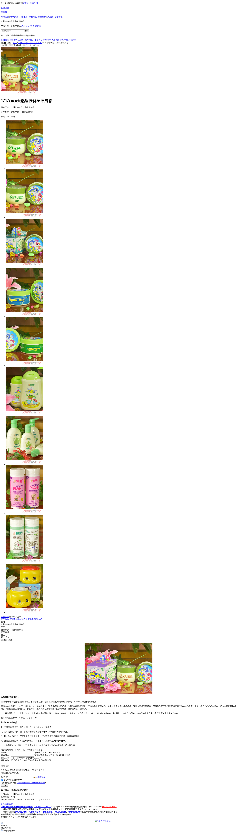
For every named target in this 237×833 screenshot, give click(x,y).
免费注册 (34, 3)
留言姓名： (6, 752)
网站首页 (5, 17)
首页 (15, 43)
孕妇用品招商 (60, 812)
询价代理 (5, 617)
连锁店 (25, 760)
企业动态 (72, 40)
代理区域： (6, 758)
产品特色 (5, 619)
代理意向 (55, 40)
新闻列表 (37, 26)
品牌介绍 (22, 40)
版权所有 (5, 807)
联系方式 (64, 40)
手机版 (4, 12)
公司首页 (5, 40)
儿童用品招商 (34, 812)
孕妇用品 (33, 17)
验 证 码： (5, 777)
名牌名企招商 (74, 812)
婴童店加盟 (47, 812)
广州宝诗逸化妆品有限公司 (30, 43)
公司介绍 (13, 40)
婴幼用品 (14, 17)
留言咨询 (30, 619)
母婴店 (16, 760)
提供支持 (21, 619)
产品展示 (30, 40)
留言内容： (6, 766)
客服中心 (5, 8)
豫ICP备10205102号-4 (109, 807)
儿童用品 (23, 17)
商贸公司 (47, 760)
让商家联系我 (7, 804)
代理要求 (13, 619)
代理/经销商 (35, 760)
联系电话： (6, 755)
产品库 (50, 17)
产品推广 (47, 40)
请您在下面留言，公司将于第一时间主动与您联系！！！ (25, 799)
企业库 (4, 825)
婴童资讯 (58, 17)
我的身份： (6, 760)
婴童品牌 (42, 17)
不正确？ (42, 777)
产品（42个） (27, 26)
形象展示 (38, 40)
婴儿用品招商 (21, 812)
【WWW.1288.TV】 (42, 807)
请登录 (26, 3)
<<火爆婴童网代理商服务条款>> (31, 783)
